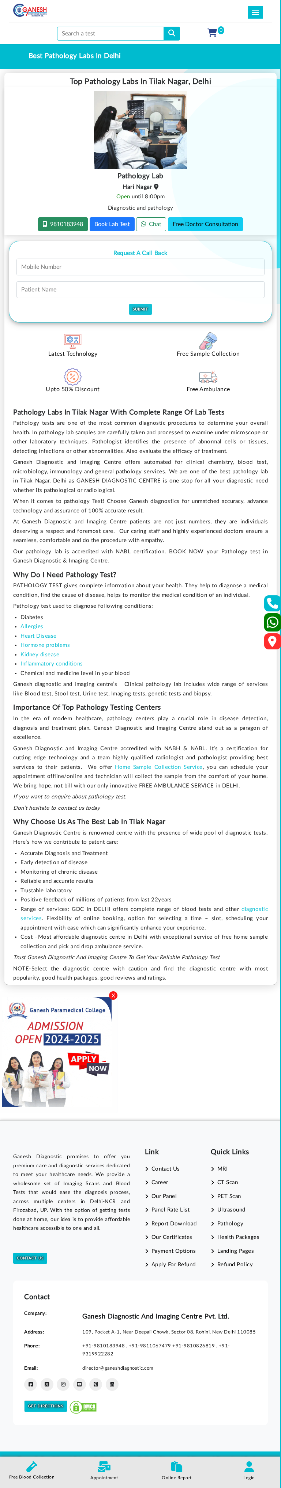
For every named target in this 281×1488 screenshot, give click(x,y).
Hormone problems (45, 645)
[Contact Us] (273, 605)
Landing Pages (235, 1251)
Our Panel (164, 1196)
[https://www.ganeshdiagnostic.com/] (30, 10)
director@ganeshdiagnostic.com (118, 1368)
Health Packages (238, 1237)
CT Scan (227, 1182)
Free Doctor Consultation (205, 224)
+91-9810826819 (194, 1345)
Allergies (32, 626)
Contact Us (30, 1258)
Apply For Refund (173, 1264)
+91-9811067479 (151, 1345)
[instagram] (63, 1384)
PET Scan (229, 1196)
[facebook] (30, 1384)
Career (159, 1182)
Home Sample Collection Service (159, 767)
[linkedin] (112, 1384)
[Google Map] (273, 643)
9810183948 (65, 224)
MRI (222, 1169)
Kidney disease (39, 654)
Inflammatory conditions (51, 664)
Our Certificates (171, 1237)
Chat (153, 224)
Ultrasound (231, 1210)
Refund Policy (235, 1264)
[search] (172, 34)
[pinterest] (95, 1384)
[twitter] (47, 1384)
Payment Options (173, 1251)
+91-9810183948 (104, 1345)
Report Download (173, 1223)
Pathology (230, 1223)
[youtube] (79, 1384)
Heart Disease (38, 636)
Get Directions (45, 1406)
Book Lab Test (112, 224)
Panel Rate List (170, 1210)
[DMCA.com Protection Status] (83, 1405)
